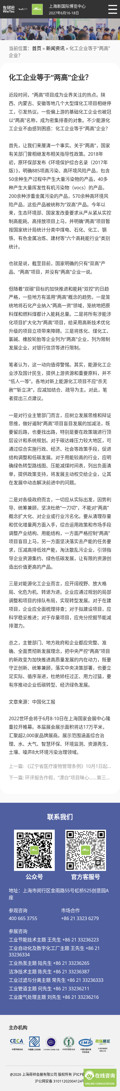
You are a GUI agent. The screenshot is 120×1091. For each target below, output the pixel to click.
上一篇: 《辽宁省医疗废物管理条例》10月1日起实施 (60, 766)
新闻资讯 (55, 48)
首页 (36, 48)
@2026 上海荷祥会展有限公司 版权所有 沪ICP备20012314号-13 (60, 1074)
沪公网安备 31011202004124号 (60, 1081)
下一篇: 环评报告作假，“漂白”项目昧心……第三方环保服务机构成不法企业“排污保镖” (60, 777)
